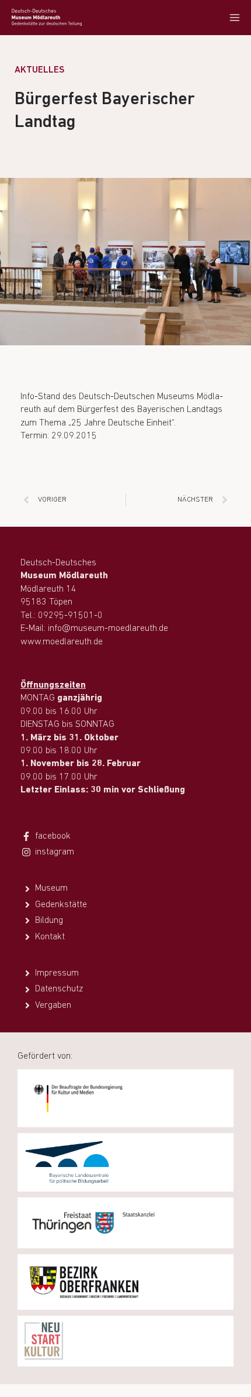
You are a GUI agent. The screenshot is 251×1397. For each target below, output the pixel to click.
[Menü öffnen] (234, 17)
